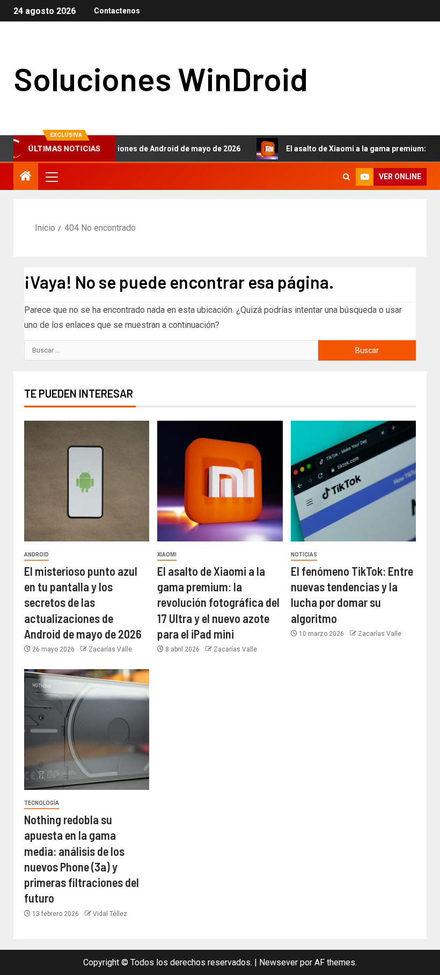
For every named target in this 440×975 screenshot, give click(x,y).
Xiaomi (167, 555)
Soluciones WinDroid (160, 78)
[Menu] (51, 176)
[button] (51, 176)
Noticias (304, 555)
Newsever (278, 962)
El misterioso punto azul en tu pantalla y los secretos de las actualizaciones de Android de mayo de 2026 (83, 602)
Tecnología (41, 803)
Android (36, 555)
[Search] (346, 176)
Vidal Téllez (110, 914)
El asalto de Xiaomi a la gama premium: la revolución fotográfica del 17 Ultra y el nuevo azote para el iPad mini (218, 602)
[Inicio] (26, 177)
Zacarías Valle (110, 649)
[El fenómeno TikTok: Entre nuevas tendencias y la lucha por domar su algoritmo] (353, 481)
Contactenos (117, 10)
